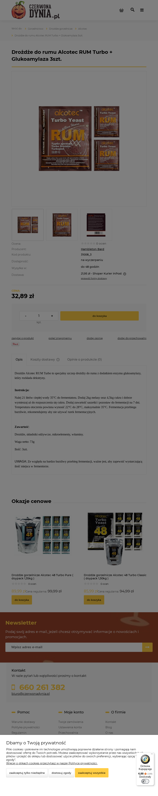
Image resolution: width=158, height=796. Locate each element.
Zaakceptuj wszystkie (91, 772)
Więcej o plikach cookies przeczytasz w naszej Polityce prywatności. (51, 763)
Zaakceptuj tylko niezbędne (27, 772)
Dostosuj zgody (61, 772)
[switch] (145, 781)
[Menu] (152, 754)
